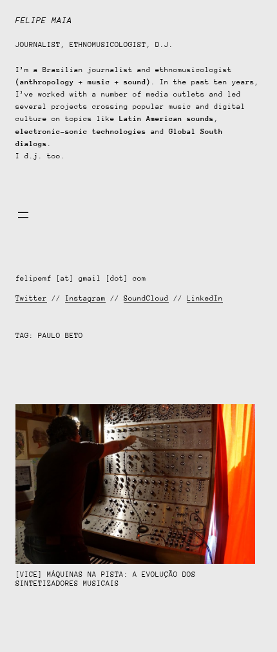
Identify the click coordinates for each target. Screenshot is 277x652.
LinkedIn (205, 298)
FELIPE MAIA (43, 20)
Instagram (85, 298)
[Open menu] (23, 215)
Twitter (31, 298)
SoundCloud (146, 298)
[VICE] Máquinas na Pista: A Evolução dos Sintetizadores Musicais (105, 579)
